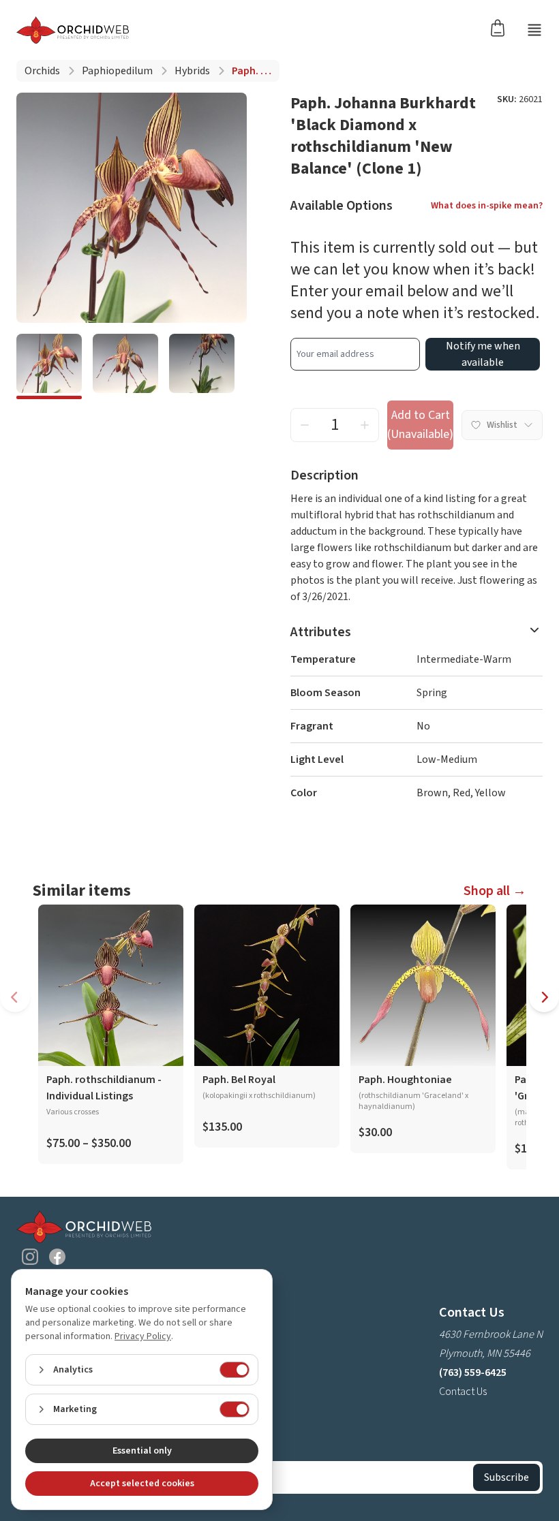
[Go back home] (72, 30)
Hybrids (192, 70)
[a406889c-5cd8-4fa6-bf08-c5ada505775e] (202, 366)
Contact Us (463, 1391)
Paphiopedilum (117, 70)
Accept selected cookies (142, 1483)
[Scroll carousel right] (544, 997)
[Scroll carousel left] (15, 997)
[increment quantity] (365, 425)
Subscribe (506, 1477)
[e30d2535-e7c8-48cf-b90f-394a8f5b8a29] (125, 366)
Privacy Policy (143, 1336)
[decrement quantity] (305, 425)
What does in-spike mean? (487, 206)
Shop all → (495, 890)
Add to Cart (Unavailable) (420, 425)
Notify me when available (483, 354)
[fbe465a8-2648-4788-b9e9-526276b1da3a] (49, 366)
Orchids (42, 70)
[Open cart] (501, 27)
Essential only (142, 1451)
